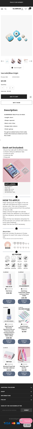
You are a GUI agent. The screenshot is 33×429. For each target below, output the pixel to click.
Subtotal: (3, 91)
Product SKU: (4, 77)
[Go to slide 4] (9, 324)
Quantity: (4, 84)
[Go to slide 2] (22, 324)
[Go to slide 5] (26, 324)
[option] (16, 2)
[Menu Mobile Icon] (2, 9)
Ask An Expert (17, 67)
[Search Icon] (7, 9)
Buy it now (16, 102)
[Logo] (16, 9)
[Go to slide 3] (8, 324)
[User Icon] (22, 9)
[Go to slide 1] (5, 288)
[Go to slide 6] (12, 324)
